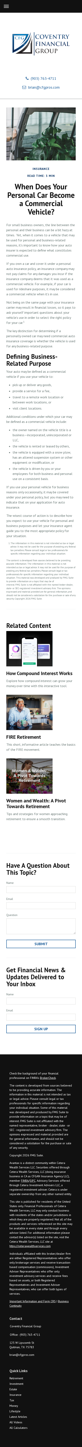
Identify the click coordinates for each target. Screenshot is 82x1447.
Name (10, 883)
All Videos (15, 1422)
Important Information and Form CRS (32, 1301)
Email (9, 899)
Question (11, 915)
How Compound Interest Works (39, 673)
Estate (13, 1389)
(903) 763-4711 (43, 78)
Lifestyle (14, 1411)
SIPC (33, 1181)
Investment (16, 1384)
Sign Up (41, 1028)
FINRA (25, 1181)
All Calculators (18, 1428)
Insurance (15, 1395)
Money (13, 1406)
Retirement (16, 1378)
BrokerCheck (48, 1078)
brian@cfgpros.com (44, 87)
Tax (11, 1400)
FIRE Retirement (23, 737)
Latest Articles (18, 1417)
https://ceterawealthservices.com (30, 1246)
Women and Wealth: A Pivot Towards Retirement (36, 803)
